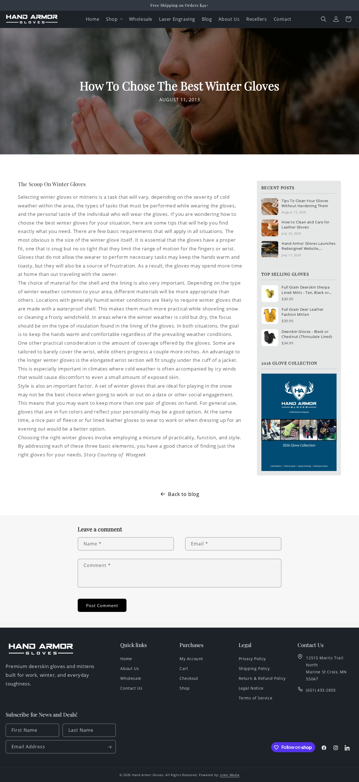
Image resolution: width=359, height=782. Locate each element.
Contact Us (131, 688)
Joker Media (230, 775)
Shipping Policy (254, 668)
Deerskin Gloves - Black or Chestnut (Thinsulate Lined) (307, 334)
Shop (112, 19)
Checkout (189, 678)
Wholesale (130, 678)
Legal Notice (251, 688)
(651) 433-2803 (320, 690)
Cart (184, 668)
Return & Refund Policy (262, 678)
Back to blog (183, 494)
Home (126, 658)
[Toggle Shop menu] (122, 19)
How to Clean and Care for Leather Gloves (306, 224)
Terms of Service (256, 698)
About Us (129, 668)
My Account (191, 658)
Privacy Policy (252, 658)
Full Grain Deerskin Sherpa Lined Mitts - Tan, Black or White (306, 290)
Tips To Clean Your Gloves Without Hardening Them (305, 203)
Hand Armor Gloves (148, 775)
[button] (323, 19)
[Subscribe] (109, 747)
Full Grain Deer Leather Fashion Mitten (303, 312)
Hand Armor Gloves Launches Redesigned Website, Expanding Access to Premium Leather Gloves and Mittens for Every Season (309, 246)
